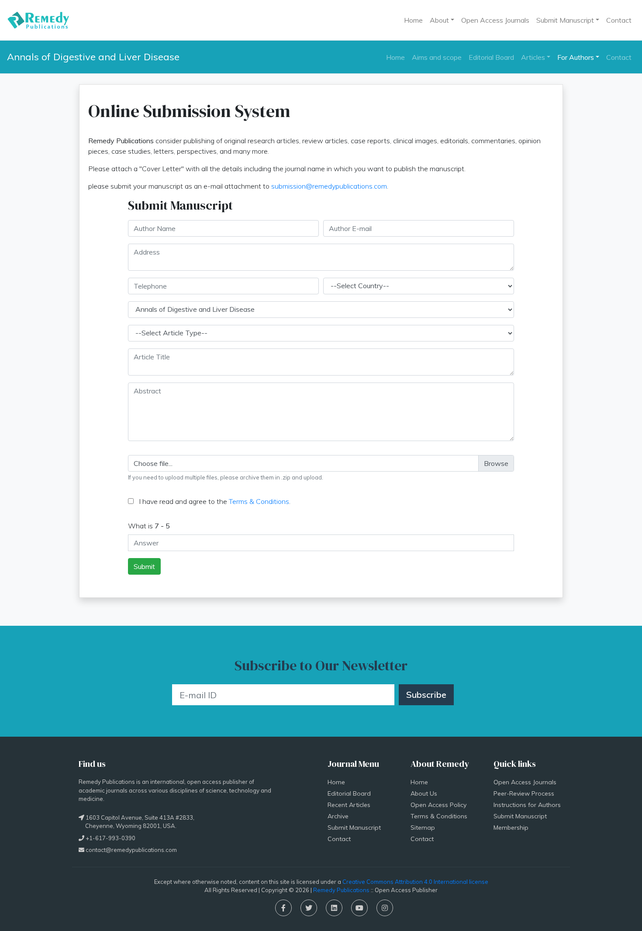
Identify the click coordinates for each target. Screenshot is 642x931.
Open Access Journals (495, 20)
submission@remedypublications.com (329, 186)
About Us (424, 793)
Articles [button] (533, 57)
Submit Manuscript (354, 827)
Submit (144, 566)
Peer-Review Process (524, 793)
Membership (511, 827)
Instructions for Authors (527, 805)
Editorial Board (491, 57)
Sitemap (423, 827)
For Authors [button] (575, 57)
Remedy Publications (341, 889)
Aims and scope (437, 57)
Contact (619, 20)
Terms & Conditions (259, 501)
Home (413, 20)
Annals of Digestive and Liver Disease (93, 57)
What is (149, 525)
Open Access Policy (438, 805)
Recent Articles (349, 805)
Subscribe (426, 694)
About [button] (439, 20)
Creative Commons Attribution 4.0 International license (415, 881)
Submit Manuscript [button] (565, 20)
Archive (338, 816)
